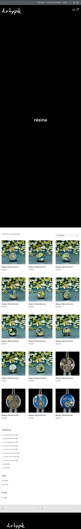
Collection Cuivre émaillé (10, 453)
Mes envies (41, 2)
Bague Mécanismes (10, 267)
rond (3, 497)
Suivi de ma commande (54, 2)
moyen (3, 484)
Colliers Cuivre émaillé (10, 457)
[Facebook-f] (74, 3)
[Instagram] (77, 3)
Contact (65, 2)
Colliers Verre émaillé (10, 449)
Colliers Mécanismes (9, 442)
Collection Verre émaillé (9, 446)
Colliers (5, 468)
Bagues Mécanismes (9, 438)
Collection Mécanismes (9, 435)
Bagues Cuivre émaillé (10, 460)
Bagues (5, 464)
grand (3, 481)
